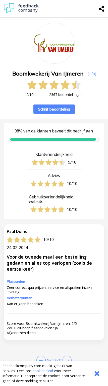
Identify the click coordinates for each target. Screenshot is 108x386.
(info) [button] (92, 73)
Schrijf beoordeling (54, 109)
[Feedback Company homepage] (21, 12)
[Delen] (101, 9)
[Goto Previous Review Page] (41, 360)
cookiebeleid (43, 370)
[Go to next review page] (66, 360)
